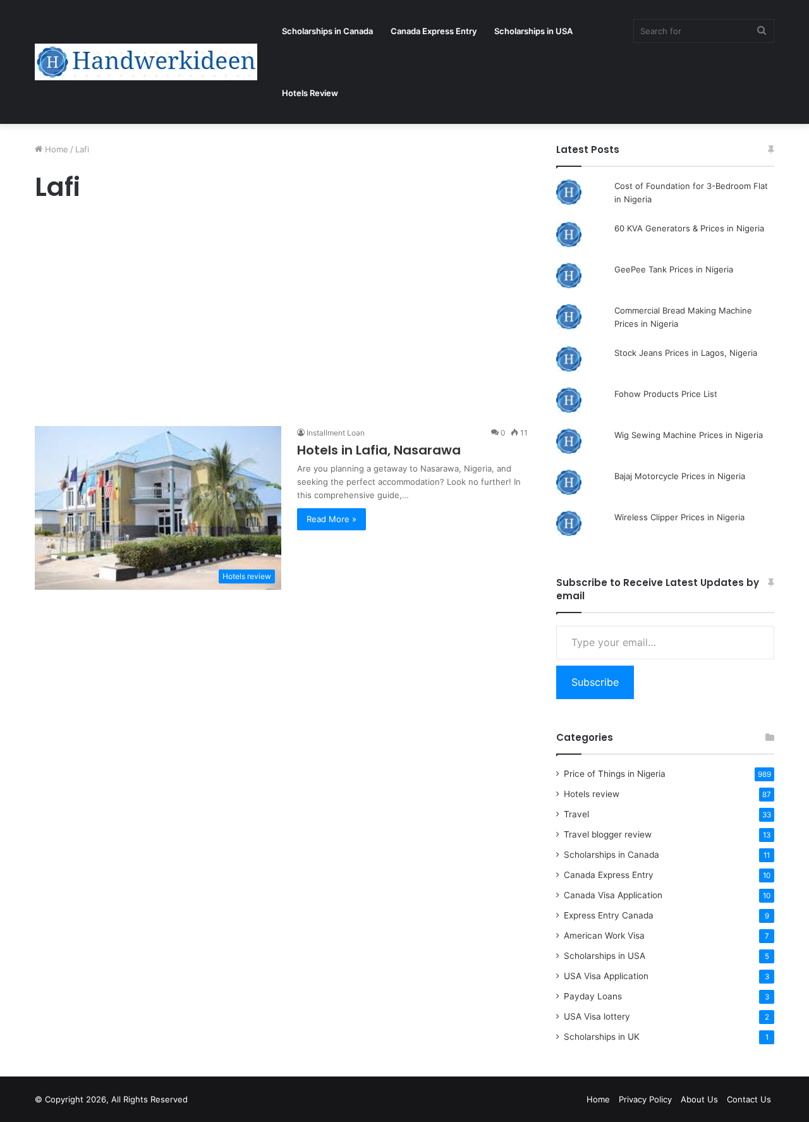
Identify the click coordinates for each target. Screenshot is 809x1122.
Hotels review (591, 794)
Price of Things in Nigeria (615, 774)
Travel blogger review (608, 834)
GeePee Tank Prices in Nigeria (673, 269)
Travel (576, 814)
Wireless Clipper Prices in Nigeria (679, 517)
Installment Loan (336, 432)
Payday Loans (593, 996)
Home (55, 149)
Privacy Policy (645, 1099)
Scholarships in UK (602, 1037)
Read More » (331, 519)
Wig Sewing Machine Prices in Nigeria (688, 435)
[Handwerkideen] (146, 62)
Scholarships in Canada (327, 31)
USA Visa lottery (597, 1016)
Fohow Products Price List (665, 394)
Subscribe (595, 682)
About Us (699, 1099)
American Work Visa (604, 935)
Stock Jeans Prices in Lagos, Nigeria (685, 353)
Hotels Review (310, 93)
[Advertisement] (281, 317)
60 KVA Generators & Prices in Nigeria (689, 228)
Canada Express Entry (434, 31)
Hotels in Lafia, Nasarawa (379, 450)
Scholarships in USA (533, 31)
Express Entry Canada (609, 915)
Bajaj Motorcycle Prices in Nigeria (679, 476)
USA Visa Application (606, 976)
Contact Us (749, 1099)
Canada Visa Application (613, 895)
